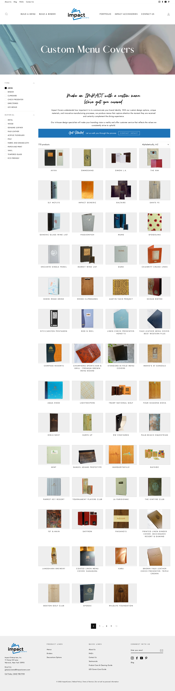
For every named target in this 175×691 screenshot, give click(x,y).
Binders (49, 653)
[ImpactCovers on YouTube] (141, 658)
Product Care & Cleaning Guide (100, 665)
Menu (10, 88)
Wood (10, 124)
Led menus (12, 107)
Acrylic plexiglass (16, 135)
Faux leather (13, 131)
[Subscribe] (161, 650)
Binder (11, 92)
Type (7, 83)
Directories (13, 103)
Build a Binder (47, 14)
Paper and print (15, 146)
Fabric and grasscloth (18, 143)
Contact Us (30, 2)
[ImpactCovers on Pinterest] (146, 658)
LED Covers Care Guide (97, 669)
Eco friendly (13, 158)
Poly (10, 139)
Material (10, 115)
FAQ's (21, 2)
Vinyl (10, 150)
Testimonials (93, 661)
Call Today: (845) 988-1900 (15, 674)
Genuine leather (15, 127)
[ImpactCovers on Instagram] (132, 658)
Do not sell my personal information (107, 682)
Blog (15, 2)
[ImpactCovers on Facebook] (136, 658)
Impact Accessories (126, 14)
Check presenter (15, 99)
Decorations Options (54, 657)
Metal (10, 120)
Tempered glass (15, 154)
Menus (49, 649)
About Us (8, 2)
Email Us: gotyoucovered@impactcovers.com (17, 668)
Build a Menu (28, 14)
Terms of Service (88, 682)
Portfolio (105, 14)
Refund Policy (76, 682)
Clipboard (12, 95)
